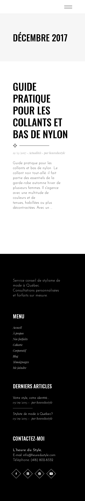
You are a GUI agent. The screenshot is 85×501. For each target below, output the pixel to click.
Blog (15, 356)
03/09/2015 (20, 402)
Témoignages (21, 362)
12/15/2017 (19, 153)
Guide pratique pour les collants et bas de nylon (40, 110)
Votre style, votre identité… (31, 398)
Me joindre (19, 368)
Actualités (35, 153)
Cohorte (18, 345)
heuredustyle (57, 153)
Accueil (17, 328)
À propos (18, 333)
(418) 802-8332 (42, 460)
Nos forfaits (20, 339)
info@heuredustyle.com (39, 455)
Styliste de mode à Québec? (33, 414)
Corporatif (19, 350)
